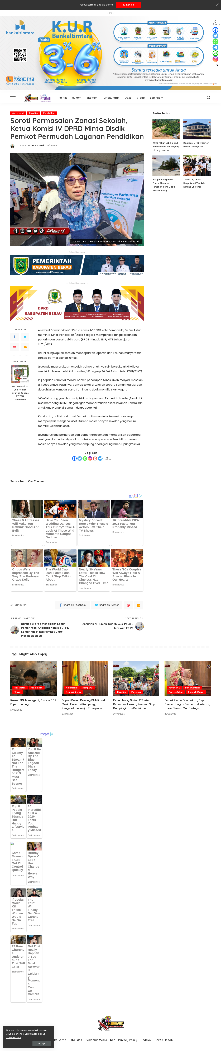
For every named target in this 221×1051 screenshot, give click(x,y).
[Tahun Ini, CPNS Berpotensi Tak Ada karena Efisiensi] (197, 165)
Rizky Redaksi (36, 145)
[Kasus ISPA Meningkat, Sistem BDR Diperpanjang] (33, 678)
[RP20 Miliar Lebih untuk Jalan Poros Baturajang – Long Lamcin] (166, 129)
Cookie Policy (13, 1037)
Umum (18, 692)
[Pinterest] (14, 347)
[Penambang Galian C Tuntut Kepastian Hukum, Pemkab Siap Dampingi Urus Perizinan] (136, 678)
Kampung (88, 688)
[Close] (217, 5)
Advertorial (18, 113)
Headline (33, 113)
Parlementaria (192, 688)
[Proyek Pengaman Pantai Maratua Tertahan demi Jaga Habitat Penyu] (166, 165)
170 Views (21, 145)
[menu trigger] (15, 97)
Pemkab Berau (73, 692)
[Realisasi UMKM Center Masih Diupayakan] (197, 129)
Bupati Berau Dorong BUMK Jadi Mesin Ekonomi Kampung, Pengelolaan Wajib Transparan (83, 704)
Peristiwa (136, 692)
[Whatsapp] (85, 458)
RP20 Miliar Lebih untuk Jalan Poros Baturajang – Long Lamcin (165, 146)
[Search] (208, 97)
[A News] (37, 97)
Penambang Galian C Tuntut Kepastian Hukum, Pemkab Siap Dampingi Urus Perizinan (134, 704)
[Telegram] (100, 458)
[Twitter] (25, 337)
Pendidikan (49, 113)
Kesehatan (20, 688)
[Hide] (217, 65)
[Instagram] (90, 458)
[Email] (25, 347)
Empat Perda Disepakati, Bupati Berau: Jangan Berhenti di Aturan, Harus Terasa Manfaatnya (187, 704)
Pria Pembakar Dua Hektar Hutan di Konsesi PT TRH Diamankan (20, 393)
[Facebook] (14, 337)
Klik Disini (128, 4)
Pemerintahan (176, 692)
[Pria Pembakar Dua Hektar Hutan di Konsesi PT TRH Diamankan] (20, 374)
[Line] (215, 53)
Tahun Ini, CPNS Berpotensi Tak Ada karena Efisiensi (194, 183)
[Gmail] (95, 458)
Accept (42, 1043)
